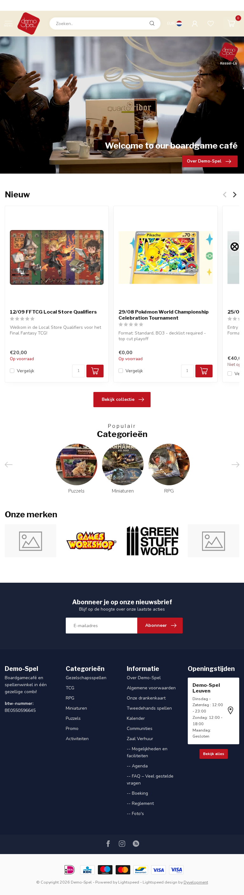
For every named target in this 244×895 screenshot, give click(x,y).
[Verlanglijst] (210, 23)
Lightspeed (128, 882)
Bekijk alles (213, 753)
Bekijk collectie (118, 399)
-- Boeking (137, 793)
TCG (70, 688)
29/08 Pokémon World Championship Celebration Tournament (164, 315)
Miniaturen (76, 708)
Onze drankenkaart (146, 698)
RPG (70, 698)
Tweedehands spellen (149, 708)
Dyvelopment (196, 882)
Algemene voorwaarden (151, 688)
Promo (72, 729)
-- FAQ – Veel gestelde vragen (150, 779)
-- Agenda (137, 766)
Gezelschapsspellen (86, 678)
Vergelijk (25, 370)
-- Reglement (140, 803)
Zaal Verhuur (140, 739)
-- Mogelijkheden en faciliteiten (147, 752)
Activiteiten (77, 739)
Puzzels (73, 718)
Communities (139, 729)
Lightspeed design (160, 882)
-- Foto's (135, 814)
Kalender (136, 718)
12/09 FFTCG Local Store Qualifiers (53, 312)
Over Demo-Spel (144, 678)
